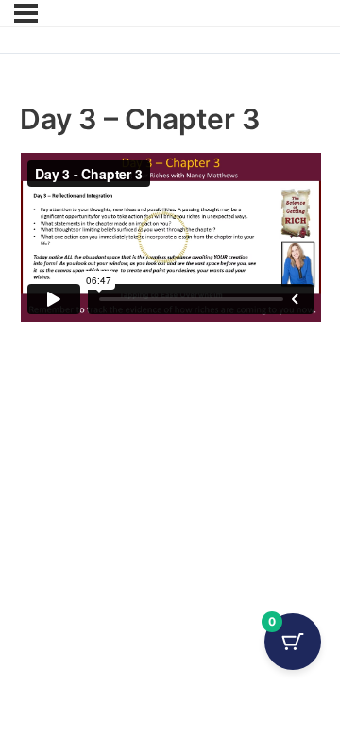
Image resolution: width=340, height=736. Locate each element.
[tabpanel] (170, 237)
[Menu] (26, 13)
